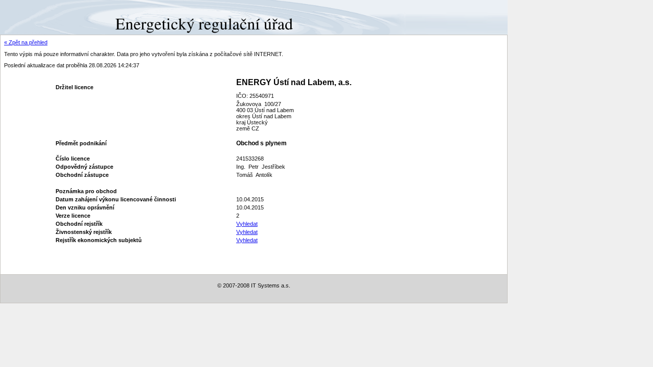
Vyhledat (247, 224)
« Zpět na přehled (25, 42)
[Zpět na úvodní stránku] (37, 17)
